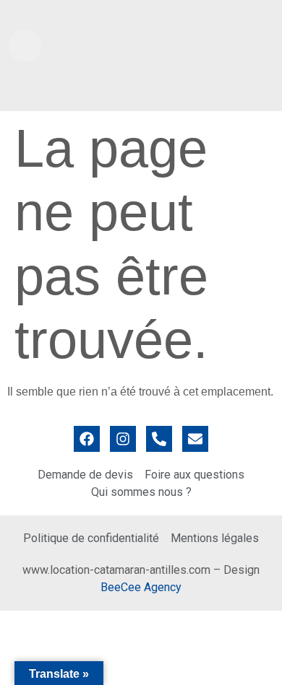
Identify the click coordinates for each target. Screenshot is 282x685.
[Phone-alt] (159, 439)
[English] (253, 13)
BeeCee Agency (141, 587)
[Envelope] (195, 439)
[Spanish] (268, 13)
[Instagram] (123, 439)
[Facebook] (87, 439)
